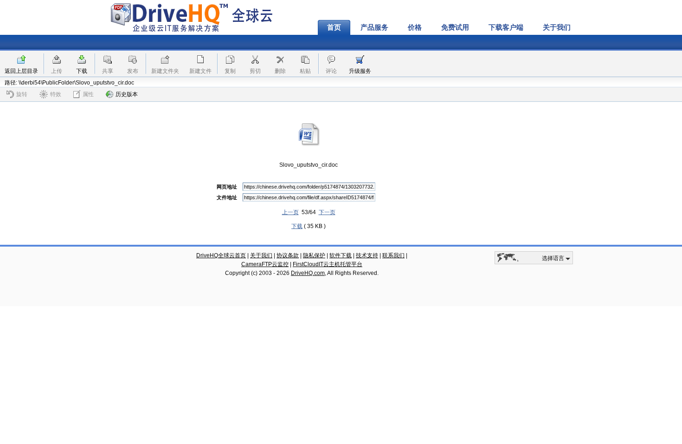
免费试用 (455, 27)
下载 (81, 71)
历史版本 (127, 94)
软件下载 (340, 255)
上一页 (290, 212)
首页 (334, 27)
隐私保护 (314, 255)
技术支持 (367, 255)
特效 (55, 94)
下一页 (327, 212)
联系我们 (393, 255)
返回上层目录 (21, 71)
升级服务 (360, 71)
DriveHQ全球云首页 (221, 255)
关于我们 (557, 27)
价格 (415, 27)
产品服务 (374, 27)
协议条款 (288, 255)
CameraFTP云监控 (265, 264)
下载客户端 (506, 27)
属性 (88, 94)
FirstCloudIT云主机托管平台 (327, 264)
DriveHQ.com (308, 273)
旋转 (21, 94)
